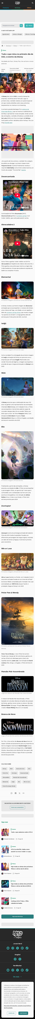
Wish (11, 768)
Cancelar (11, 1013)
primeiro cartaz (22, 216)
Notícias (8, 45)
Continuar (23, 1013)
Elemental (5, 781)
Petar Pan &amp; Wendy (9, 786)
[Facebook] (16, 793)
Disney (4, 768)
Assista (23, 170)
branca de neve (20, 768)
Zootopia (14, 773)
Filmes (15, 45)
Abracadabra (6, 777)
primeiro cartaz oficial (14, 312)
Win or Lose (27, 781)
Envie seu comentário (17, 807)
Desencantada (24, 773)
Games (14, 829)
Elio (19, 781)
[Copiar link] (23, 793)
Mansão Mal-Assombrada (19, 777)
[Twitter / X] (19, 793)
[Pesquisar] (21, 25)
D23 (29, 768)
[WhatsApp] (12, 793)
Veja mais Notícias (17, 916)
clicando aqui (8, 122)
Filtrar (30, 25)
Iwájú (13, 781)
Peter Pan (5, 773)
